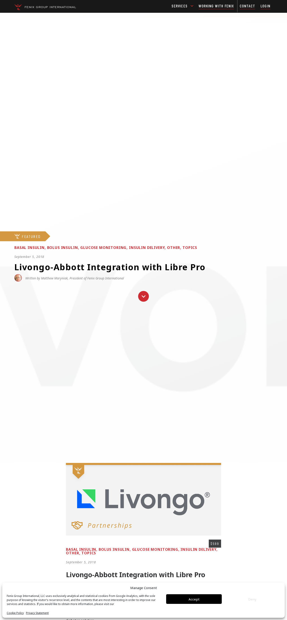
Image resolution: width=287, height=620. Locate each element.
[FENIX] (45, 6)
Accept (194, 599)
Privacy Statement (37, 613)
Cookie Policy (15, 613)
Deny (252, 599)
